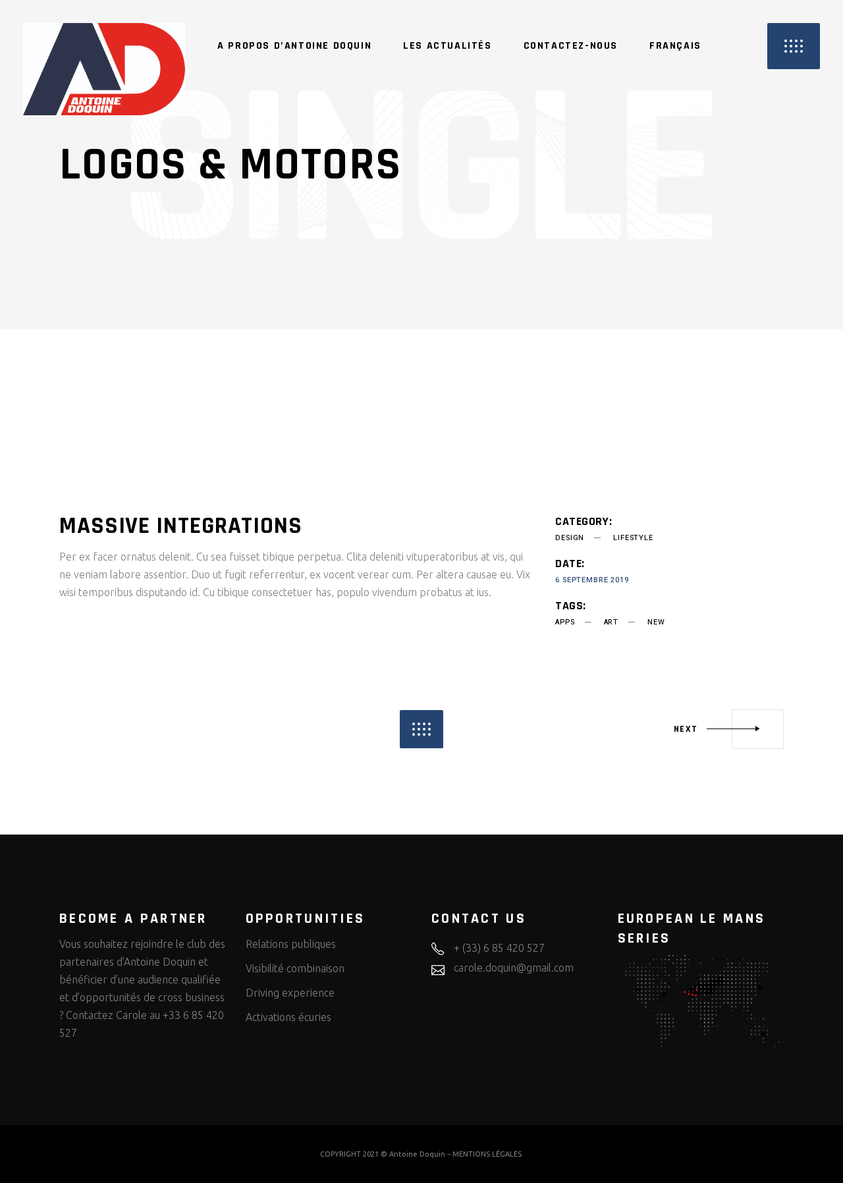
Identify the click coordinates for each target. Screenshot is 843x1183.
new (656, 622)
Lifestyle (633, 537)
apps (564, 622)
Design (569, 537)
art (611, 622)
